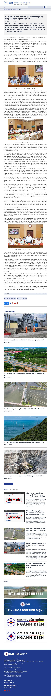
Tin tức (10, 9)
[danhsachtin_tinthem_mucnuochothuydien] (25, 592)
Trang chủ (6, 9)
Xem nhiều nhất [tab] (14, 489)
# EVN (18, 298)
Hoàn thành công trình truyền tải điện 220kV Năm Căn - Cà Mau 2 (24, 409)
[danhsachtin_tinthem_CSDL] (25, 636)
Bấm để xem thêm (8, 483)
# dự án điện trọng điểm (10, 298)
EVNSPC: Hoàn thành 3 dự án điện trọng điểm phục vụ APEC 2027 (24, 442)
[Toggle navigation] (5, 7)
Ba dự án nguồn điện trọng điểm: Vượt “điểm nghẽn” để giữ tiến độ (24, 476)
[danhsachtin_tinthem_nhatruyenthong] (25, 622)
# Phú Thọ (24, 298)
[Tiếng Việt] (17, 2)
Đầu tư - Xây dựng (17, 9)
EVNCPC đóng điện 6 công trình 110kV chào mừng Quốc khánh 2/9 (24, 340)
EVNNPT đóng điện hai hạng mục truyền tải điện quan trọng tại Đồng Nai (36, 565)
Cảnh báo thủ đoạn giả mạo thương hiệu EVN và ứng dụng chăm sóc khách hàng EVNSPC (35, 495)
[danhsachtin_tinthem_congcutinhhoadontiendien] (25, 607)
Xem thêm (6, 581)
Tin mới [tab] (6, 489)
